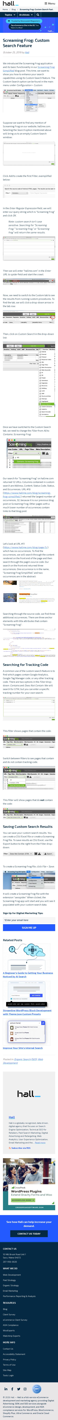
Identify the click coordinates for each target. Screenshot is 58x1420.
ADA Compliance (10, 1325)
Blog (14, 9)
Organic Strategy (11, 1285)
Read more (40, 1142)
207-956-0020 (10, 1261)
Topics (9, 14)
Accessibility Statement (14, 1354)
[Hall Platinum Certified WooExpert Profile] (36, 1389)
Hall (27, 52)
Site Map (7, 1370)
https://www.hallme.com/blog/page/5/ (26, 547)
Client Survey (9, 1314)
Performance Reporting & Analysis (19, 1296)
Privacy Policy (9, 1359)
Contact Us (8, 1348)
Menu (51, 3)
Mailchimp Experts (11, 1335)
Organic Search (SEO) (25, 1059)
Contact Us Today (29, 1233)
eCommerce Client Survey (15, 1319)
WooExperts (9, 1330)
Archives (24, 14)
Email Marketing (10, 1290)
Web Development (12, 1274)
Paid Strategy (9, 1280)
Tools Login (8, 1375)
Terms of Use (9, 1364)
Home (5, 9)
